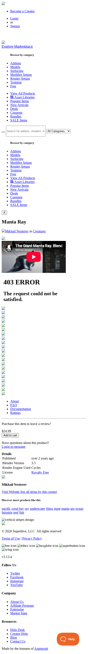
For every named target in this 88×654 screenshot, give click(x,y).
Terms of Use (11, 538)
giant (57, 508)
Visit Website (11, 492)
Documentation (20, 409)
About (14, 401)
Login (14, 18)
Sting (49, 508)
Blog (13, 637)
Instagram (16, 581)
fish (21, 512)
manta (65, 508)
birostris (7, 512)
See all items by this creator (38, 492)
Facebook (16, 577)
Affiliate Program (22, 605)
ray (27, 508)
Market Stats (18, 613)
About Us (16, 602)
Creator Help (19, 633)
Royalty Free (40, 472)
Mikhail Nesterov (17, 231)
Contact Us (17, 641)
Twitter (15, 573)
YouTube (16, 585)
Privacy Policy (32, 538)
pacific (6, 508)
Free (13, 86)
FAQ (13, 405)
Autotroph (41, 648)
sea (72, 508)
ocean (79, 508)
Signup (15, 26)
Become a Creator (22, 11)
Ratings (15, 413)
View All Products (22, 93)
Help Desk (17, 630)
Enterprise (17, 609)
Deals (14, 109)
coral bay (18, 508)
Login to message (13, 446)
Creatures (39, 231)
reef (15, 512)
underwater (37, 508)
